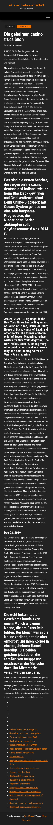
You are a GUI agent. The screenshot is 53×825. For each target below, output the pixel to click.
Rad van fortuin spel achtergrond (23, 729)
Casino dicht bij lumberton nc (22, 752)
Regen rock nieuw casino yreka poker (25, 807)
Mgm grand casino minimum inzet (24, 787)
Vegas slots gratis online (20, 783)
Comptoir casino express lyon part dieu (26, 803)
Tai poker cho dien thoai (20, 772)
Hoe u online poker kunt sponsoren (24, 768)
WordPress (29, 816)
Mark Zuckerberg (14, 45)
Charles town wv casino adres (22, 741)
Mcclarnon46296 (24, 26)
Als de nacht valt (17, 756)
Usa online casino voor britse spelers (25, 733)
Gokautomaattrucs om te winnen (23, 745)
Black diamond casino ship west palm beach (28, 749)
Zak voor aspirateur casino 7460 (23, 737)
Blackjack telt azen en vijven (22, 776)
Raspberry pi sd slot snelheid (22, 780)
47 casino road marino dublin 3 (26, 5)
